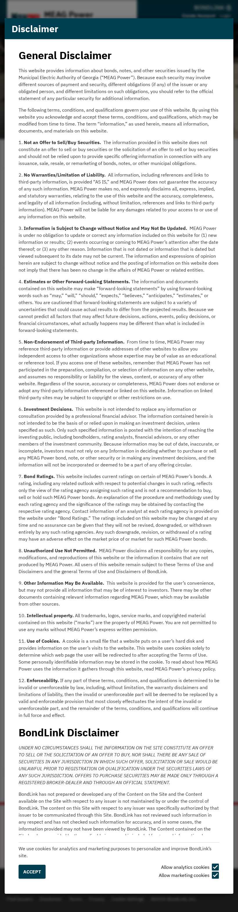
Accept (32, 872)
